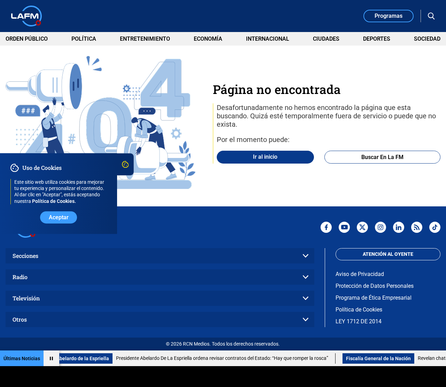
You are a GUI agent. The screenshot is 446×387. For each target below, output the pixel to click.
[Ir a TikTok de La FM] (434, 227)
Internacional (267, 38)
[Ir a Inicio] (26, 16)
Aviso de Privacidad (360, 274)
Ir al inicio (265, 156)
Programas (388, 16)
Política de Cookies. (54, 201)
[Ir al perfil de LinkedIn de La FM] (398, 227)
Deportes (376, 38)
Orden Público (27, 38)
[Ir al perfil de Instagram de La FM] (380, 227)
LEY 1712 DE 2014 (359, 321)
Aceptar (59, 217)
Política (83, 38)
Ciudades (326, 38)
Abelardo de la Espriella (75, 358)
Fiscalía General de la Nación (371, 358)
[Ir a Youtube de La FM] (344, 227)
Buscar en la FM (382, 157)
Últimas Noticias (21, 358)
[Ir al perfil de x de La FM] (362, 227)
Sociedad (427, 38)
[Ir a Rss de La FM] (416, 227)
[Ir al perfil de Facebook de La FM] (326, 227)
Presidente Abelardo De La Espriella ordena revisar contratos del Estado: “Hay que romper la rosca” (215, 358)
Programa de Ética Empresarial (374, 297)
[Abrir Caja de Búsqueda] (431, 16)
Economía (208, 38)
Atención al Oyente (388, 254)
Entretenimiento (145, 38)
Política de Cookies (359, 309)
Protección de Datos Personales (375, 286)
